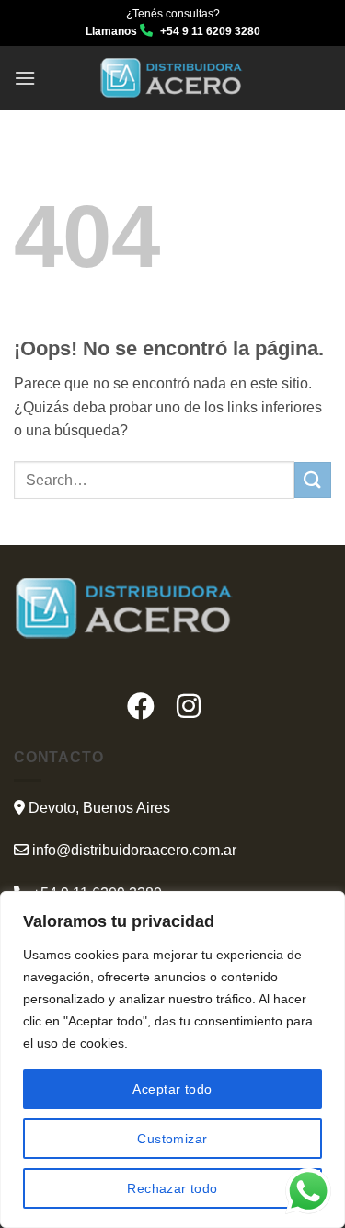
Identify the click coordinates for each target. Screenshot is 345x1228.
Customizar (172, 1138)
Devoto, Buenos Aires (97, 808)
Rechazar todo (172, 1188)
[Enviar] (312, 480)
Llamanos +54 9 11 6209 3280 (173, 31)
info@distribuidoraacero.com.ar (134, 850)
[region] (172, 1059)
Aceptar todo (172, 1089)
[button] (25, 77)
